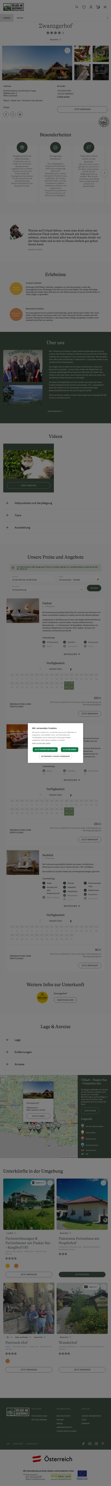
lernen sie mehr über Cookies (41, 743)
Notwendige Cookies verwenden (55, 756)
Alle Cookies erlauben (45, 749)
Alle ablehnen (69, 749)
